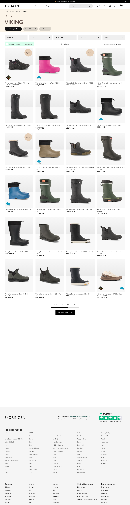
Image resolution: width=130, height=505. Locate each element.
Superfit (79, 460)
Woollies (104, 454)
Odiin (55, 457)
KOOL (31, 463)
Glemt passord (82, 493)
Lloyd (30, 472)
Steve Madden (82, 457)
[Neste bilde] (29, 64)
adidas (7, 433)
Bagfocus (49, 6)
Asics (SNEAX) (9, 442)
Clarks (7, 466)
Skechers (80, 448)
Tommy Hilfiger (106, 433)
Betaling (104, 502)
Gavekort (104, 493)
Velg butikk (28, 44)
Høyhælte (8, 496)
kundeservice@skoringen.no (79, 416)
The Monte (80, 469)
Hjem (6, 11)
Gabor (31, 439)
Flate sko (8, 490)
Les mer (73, 1)
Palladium (56, 463)
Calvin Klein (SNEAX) (11, 460)
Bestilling (104, 499)
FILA (30, 436)
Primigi (55, 469)
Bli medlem (81, 487)
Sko (30, 490)
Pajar (54, 460)
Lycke (55, 433)
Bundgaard (8, 457)
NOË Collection (58, 445)
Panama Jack (57, 466)
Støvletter (8, 499)
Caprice (7, 463)
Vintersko (44, 29)
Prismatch (104, 490)
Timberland (81, 472)
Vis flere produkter (65, 312)
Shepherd (80, 445)
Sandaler (7, 502)
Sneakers (8, 493)
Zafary (103, 457)
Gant (30, 442)
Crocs (6, 469)
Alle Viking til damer (13, 29)
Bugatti (7, 454)
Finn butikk (105, 487)
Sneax (42, 6)
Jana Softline (33, 460)
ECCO (31, 433)
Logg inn (80, 490)
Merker (18, 11)
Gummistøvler (29, 29)
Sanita (79, 442)
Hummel (31, 451)
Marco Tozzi (57, 436)
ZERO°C (104, 460)
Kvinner (25, 6)
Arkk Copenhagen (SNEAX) (14, 439)
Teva (78, 466)
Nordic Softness (58, 451)
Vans (102, 445)
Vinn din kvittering (83, 496)
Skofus (79, 451)
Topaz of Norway (106, 436)
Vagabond (104, 442)
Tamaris (79, 463)
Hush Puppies (33, 454)
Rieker (79, 433)
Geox (30, 445)
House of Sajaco (34, 448)
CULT (6, 472)
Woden (103, 451)
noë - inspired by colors (60, 448)
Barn (36, 6)
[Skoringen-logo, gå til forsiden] (11, 6)
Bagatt (7, 448)
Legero (31, 466)
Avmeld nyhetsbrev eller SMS (87, 499)
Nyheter (7, 487)
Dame (12, 11)
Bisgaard (7, 451)
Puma (55, 472)
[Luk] (125, 1)
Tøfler (30, 502)
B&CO (7, 445)
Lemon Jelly (33, 469)
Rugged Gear (81, 439)
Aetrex (7, 436)
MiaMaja (55, 439)
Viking (25, 11)
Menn (31, 6)
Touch (103, 439)
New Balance (57, 442)
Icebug (31, 457)
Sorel (79, 454)
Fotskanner (105, 496)
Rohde (79, 436)
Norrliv (55, 454)
